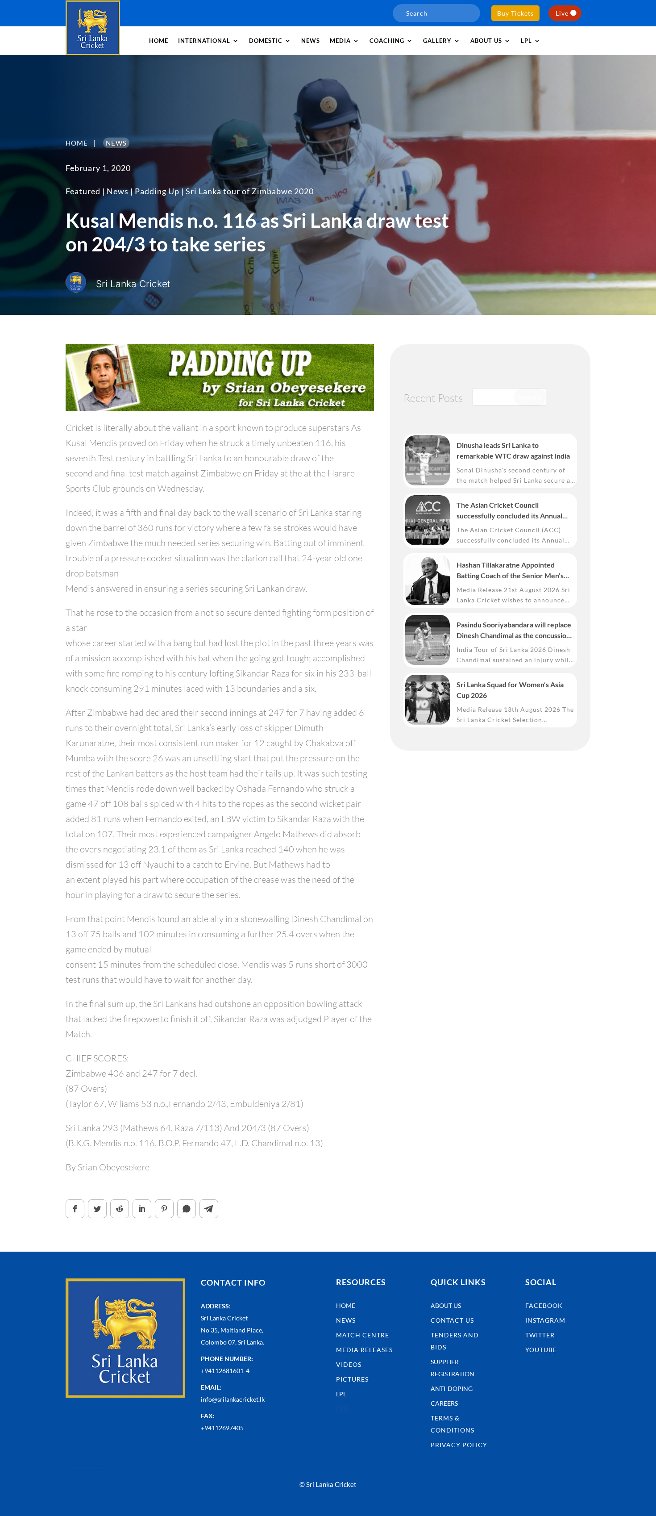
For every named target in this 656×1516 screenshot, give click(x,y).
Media (340, 40)
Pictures (352, 1379)
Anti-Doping (452, 1388)
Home (158, 40)
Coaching (387, 40)
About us (486, 40)
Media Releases (364, 1349)
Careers (444, 1403)
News (310, 40)
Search (530, 397)
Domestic (265, 40)
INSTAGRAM (545, 1320)
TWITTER (540, 1335)
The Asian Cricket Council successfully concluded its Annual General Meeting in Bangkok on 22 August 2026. (511, 511)
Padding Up (157, 191)
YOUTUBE (541, 1349)
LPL (526, 40)
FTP (341, 1408)
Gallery (437, 40)
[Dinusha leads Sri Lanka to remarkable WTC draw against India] (427, 460)
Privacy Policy (459, 1445)
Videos (348, 1364)
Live (562, 13)
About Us (446, 1305)
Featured (83, 191)
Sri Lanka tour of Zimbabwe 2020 (250, 191)
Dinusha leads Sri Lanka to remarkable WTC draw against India (513, 450)
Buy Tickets (515, 13)
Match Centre (362, 1335)
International (204, 40)
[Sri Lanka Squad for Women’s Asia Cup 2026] (427, 700)
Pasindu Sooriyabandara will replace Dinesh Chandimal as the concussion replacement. (514, 630)
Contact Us (452, 1320)
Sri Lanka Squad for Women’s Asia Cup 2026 (510, 689)
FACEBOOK (544, 1305)
